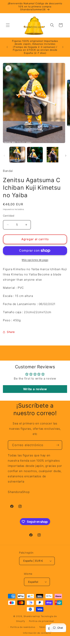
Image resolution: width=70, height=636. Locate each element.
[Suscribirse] (57, 445)
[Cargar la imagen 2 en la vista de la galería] (35, 154)
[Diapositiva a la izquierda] (4, 155)
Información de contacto (37, 633)
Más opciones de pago (35, 259)
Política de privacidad (41, 621)
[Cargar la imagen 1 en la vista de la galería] (17, 154)
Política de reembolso (22, 627)
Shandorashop (32, 616)
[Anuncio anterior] (7, 47)
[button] (8, 25)
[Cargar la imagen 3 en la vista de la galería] (52, 154)
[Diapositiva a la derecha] (65, 155)
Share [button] (11, 331)
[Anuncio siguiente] (63, 47)
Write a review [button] (35, 389)
